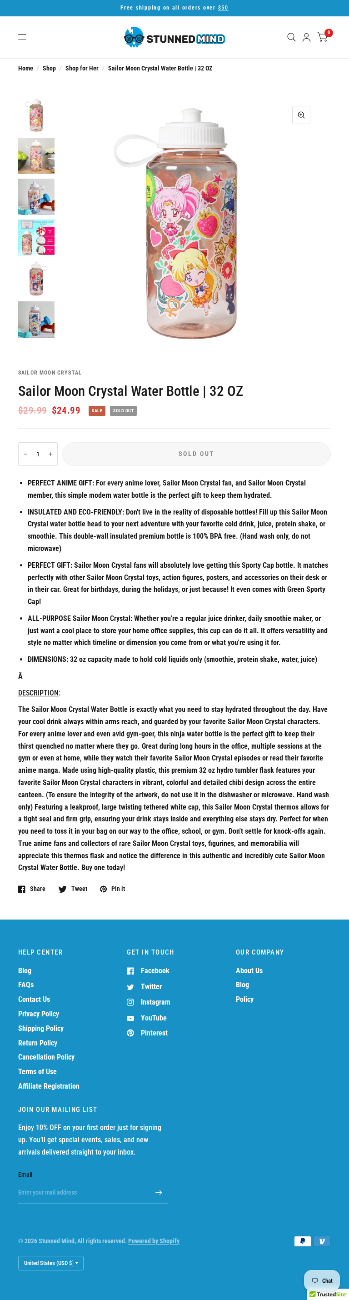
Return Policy (37, 1043)
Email (25, 1174)
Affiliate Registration (49, 1086)
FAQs (26, 984)
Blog (24, 970)
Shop (49, 68)
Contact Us (34, 999)
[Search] (291, 37)
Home (25, 68)
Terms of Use (37, 1071)
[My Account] (306, 37)
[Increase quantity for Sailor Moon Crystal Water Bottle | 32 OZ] (50, 454)
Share (37, 888)
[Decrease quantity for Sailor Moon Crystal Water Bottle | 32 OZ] (25, 454)
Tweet (79, 888)
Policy (245, 999)
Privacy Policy (38, 1014)
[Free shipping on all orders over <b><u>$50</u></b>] (174, 8)
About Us (249, 970)
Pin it (118, 888)
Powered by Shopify (153, 1241)
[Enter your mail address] (159, 1192)
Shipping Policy (41, 1028)
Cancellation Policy (46, 1057)
